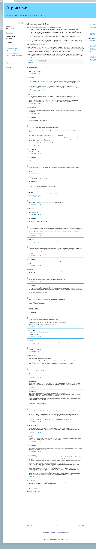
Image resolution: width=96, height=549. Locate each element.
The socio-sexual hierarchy (12, 48)
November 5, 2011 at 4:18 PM (35, 387)
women (31, 62)
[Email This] (40, 61)
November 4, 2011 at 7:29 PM (35, 242)
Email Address (9, 38)
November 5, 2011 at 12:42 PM (35, 377)
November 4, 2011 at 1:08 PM (35, 161)
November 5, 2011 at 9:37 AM (35, 293)
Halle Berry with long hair (37, 332)
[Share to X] (43, 61)
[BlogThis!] (41, 61)
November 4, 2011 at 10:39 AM (35, 90)
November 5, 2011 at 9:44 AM (35, 326)
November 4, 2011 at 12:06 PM (35, 113)
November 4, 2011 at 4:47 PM (35, 204)
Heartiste (92, 56)
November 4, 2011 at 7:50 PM (35, 255)
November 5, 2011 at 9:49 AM (35, 336)
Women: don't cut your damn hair (13, 53)
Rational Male (93, 40)
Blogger (66, 539)
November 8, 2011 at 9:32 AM (35, 451)
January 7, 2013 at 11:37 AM (34, 476)
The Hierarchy (92, 23)
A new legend (92, 34)
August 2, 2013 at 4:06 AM (34, 485)
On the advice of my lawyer (12, 50)
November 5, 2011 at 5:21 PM (35, 421)
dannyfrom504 (31, 165)
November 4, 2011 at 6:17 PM (35, 235)
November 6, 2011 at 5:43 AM (35, 441)
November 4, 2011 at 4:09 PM (35, 196)
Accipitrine (30, 285)
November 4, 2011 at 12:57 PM (35, 121)
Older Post (81, 525)
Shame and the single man (12, 57)
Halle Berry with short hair (49, 332)
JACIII (29, 269)
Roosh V (92, 44)
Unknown (30, 480)
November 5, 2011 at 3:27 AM (35, 265)
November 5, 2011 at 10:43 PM (35, 432)
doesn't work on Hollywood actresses (40, 27)
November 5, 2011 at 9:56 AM (35, 343)
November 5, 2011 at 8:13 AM (35, 281)
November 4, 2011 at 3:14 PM (35, 188)
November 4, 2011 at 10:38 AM (35, 73)
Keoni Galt (92, 48)
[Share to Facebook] (44, 61)
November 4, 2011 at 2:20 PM (35, 173)
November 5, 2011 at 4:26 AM (35, 273)
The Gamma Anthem (11, 63)
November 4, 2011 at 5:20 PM (35, 214)
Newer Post (29, 525)
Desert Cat (30, 297)
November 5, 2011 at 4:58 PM (35, 405)
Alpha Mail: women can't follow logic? (14, 55)
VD (29, 94)
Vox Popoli (92, 33)
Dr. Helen (92, 51)
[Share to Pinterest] (45, 61)
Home (56, 525)
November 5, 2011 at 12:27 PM (35, 351)
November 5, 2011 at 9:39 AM (35, 313)
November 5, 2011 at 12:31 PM (35, 365)
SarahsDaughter (32, 347)
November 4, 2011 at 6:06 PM (35, 223)
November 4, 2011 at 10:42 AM (35, 103)
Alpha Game (18, 8)
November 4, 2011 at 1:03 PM (35, 145)
